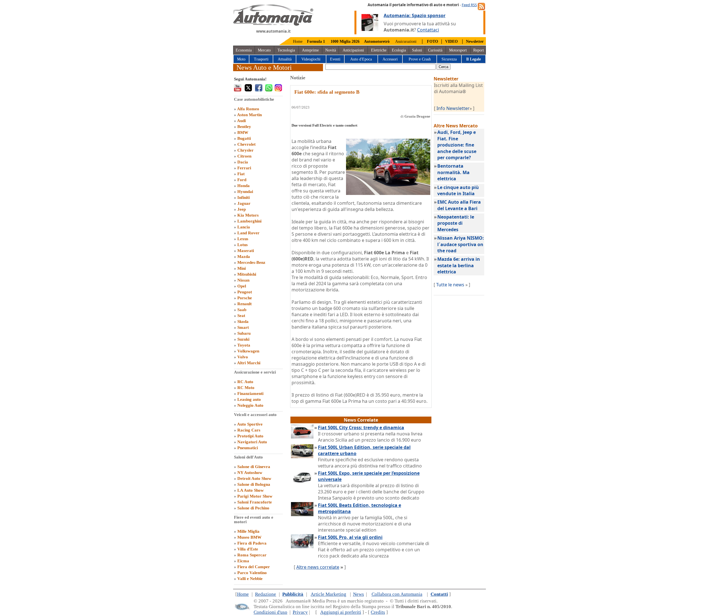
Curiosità (435, 50)
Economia (244, 50)
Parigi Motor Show (254, 496)
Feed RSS (469, 4)
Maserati (245, 250)
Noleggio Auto (250, 405)
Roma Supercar (252, 555)
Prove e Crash (420, 59)
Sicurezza (449, 59)
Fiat (241, 174)
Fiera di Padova (252, 543)
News (358, 594)
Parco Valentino (252, 572)
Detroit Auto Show (254, 478)
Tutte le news (450, 285)
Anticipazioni (353, 50)
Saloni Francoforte (254, 502)
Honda (243, 185)
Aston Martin (249, 115)
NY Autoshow (249, 472)
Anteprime (310, 50)
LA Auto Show (250, 490)
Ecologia (399, 50)
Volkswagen (248, 351)
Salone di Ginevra (253, 466)
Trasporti (261, 59)
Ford (241, 179)
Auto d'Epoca (361, 59)
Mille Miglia (248, 531)
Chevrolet (246, 144)
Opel (241, 286)
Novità (330, 50)
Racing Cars (248, 430)
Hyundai (245, 191)
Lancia (243, 227)
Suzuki (243, 339)
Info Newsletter (453, 108)
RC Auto (245, 381)
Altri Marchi (248, 363)
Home (297, 41)
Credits (378, 612)
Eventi (335, 59)
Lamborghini (249, 221)
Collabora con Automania (397, 594)
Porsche (244, 298)
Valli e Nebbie (250, 578)
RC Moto (245, 387)
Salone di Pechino (253, 508)
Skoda (243, 321)
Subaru (244, 333)
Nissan (243, 280)
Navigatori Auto (252, 442)
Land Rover (248, 233)
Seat (241, 315)
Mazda (243, 256)
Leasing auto (249, 399)
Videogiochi (310, 59)
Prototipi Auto (250, 436)
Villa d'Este (247, 549)
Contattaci (428, 30)
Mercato (264, 50)
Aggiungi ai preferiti (340, 612)
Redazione (265, 594)
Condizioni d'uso (270, 612)
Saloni (417, 50)
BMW (242, 132)
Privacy (300, 612)
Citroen (244, 156)
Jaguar (244, 203)
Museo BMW (249, 537)
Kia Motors (248, 215)
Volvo (242, 357)
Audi (241, 120)
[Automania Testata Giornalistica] (273, 24)
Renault (244, 304)
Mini (241, 268)
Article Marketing (328, 594)
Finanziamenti (250, 393)
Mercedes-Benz (251, 262)
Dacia (242, 162)
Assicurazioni (406, 41)
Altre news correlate (317, 567)
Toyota (243, 345)
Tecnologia (286, 50)
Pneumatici (247, 448)
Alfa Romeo (248, 109)
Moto (241, 59)
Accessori (390, 59)
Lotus (242, 244)
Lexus (242, 239)
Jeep (241, 209)
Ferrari (244, 168)
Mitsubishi (246, 274)
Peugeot (244, 292)
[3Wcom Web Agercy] (242, 609)
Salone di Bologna (253, 484)
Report (478, 50)
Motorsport (458, 50)
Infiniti (243, 197)
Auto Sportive (250, 424)
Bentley (244, 126)
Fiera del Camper (253, 567)
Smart (243, 327)
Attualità (285, 59)
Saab (241, 309)
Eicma (243, 561)
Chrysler (245, 150)
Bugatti (244, 138)
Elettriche (378, 50)
